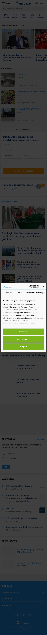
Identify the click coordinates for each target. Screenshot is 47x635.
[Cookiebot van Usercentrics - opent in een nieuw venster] (29, 286)
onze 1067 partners (16, 304)
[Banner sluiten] (43, 286)
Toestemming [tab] (8, 293)
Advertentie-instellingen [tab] (35, 293)
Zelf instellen (22, 339)
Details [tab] (19, 293)
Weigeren (23, 347)
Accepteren (23, 332)
